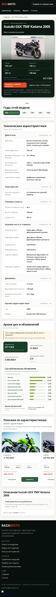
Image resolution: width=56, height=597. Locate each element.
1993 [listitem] (40, 113)
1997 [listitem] (32, 113)
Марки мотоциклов (10, 548)
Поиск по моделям (10, 544)
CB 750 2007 (49, 457)
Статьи (34, 10)
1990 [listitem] (48, 113)
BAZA (11, 525)
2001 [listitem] (24, 113)
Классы (17, 10)
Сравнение (6, 10)
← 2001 (26, 103)
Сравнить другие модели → (13, 424)
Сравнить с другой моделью (15, 85)
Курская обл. (12, 393)
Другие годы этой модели (40, 85)
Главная (6, 17)
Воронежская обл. (14, 387)
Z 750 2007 (9, 457)
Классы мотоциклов (10, 551)
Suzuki (16, 513)
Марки (25, 10)
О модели (12, 479)
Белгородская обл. (14, 396)
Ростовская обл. (14, 380)
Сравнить (30, 479)
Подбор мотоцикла (10, 563)
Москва (10, 377)
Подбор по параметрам (43, 4)
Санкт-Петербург (14, 384)
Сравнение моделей (10, 559)
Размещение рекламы (11, 566)
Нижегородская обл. (15, 390)
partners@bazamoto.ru (10, 588)
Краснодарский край (15, 399)
